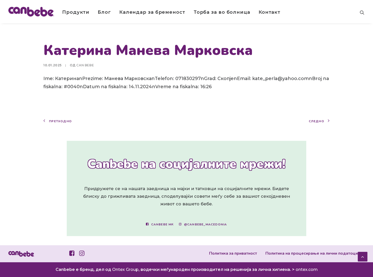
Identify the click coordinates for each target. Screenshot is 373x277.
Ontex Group (125, 269)
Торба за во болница (222, 12)
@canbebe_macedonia (205, 224)
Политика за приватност (233, 253)
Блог (104, 12)
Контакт (269, 12)
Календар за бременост (152, 12)
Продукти (75, 12)
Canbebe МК (162, 224)
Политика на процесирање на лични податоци (311, 253)
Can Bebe (85, 65)
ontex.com (307, 269)
